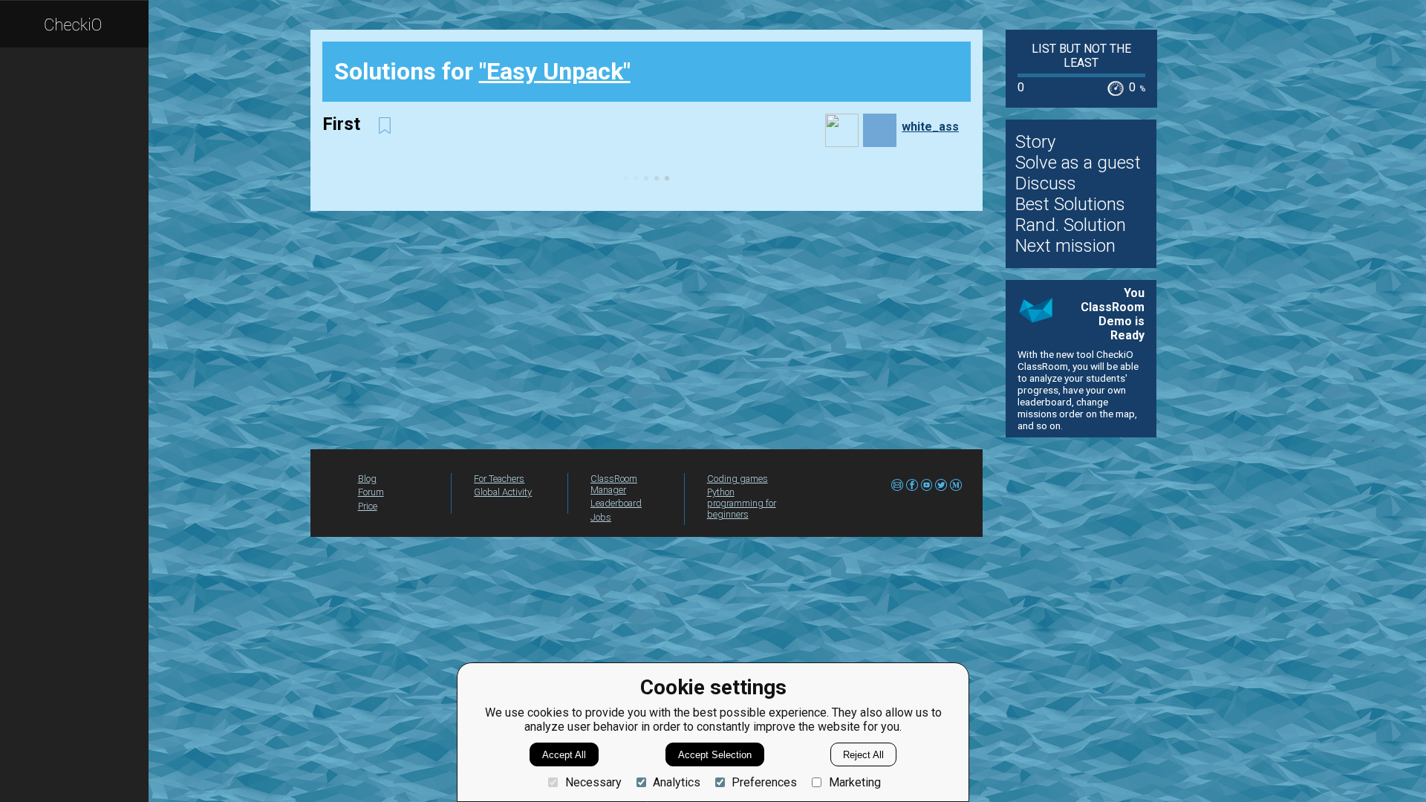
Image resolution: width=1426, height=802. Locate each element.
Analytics (676, 782)
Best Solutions (1070, 204)
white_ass (930, 127)
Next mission (1065, 245)
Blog (367, 478)
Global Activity (503, 492)
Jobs (600, 517)
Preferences (764, 782)
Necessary (593, 782)
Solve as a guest (1078, 162)
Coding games (737, 478)
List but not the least (1081, 56)
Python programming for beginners (741, 503)
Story (1035, 141)
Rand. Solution (1070, 225)
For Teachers (499, 478)
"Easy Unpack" (555, 71)
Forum (371, 492)
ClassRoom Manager (613, 484)
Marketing (854, 782)
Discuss (1045, 183)
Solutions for (482, 71)
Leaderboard (616, 503)
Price (367, 506)
